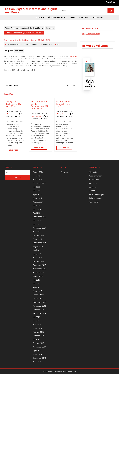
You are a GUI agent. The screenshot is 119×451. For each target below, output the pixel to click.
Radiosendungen (95, 198)
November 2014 (39, 347)
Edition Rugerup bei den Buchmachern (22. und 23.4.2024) (40, 105)
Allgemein (93, 172)
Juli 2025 (36, 187)
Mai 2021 (37, 231)
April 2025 (37, 194)
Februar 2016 (38, 332)
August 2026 (38, 172)
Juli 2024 (36, 205)
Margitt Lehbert (31, 44)
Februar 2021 (38, 235)
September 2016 (39, 313)
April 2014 (37, 350)
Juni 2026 (37, 176)
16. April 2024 (39, 114)
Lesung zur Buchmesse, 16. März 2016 (13, 103)
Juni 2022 (37, 224)
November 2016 (39, 306)
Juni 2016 (37, 321)
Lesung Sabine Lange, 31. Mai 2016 (63, 103)
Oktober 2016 (38, 309)
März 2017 (37, 291)
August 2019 (38, 246)
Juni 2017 (37, 283)
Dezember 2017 (39, 265)
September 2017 (39, 272)
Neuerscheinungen (96, 194)
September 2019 (39, 243)
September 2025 (39, 183)
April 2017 (37, 287)
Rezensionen (94, 202)
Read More (15, 150)
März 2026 (37, 179)
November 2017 (39, 269)
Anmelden (65, 172)
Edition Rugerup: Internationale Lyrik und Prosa (31, 10)
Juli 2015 (36, 339)
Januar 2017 (38, 298)
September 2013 (39, 358)
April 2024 (37, 213)
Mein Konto (84, 17)
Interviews (93, 183)
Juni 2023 (37, 220)
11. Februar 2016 (13, 44)
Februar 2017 (38, 295)
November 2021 (39, 228)
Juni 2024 (37, 209)
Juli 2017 (36, 280)
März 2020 (37, 239)
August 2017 (38, 276)
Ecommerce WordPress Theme (53, 371)
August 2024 (38, 202)
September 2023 (39, 217)
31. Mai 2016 (64, 111)
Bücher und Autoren (57, 17)
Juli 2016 (36, 317)
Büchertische (94, 179)
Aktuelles (39, 17)
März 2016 (37, 328)
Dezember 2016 (39, 302)
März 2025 (37, 198)
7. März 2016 (13, 111)
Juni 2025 (37, 190)
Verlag (72, 17)
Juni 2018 (37, 254)
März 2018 (37, 257)
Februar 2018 (38, 261)
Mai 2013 (37, 361)
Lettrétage (73, 56)
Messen (92, 190)
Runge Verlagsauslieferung (91, 34)
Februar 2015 (38, 343)
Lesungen (50, 28)
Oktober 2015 (38, 335)
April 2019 (37, 250)
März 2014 (37, 354)
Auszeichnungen (95, 176)
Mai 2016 (37, 324)
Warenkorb (98, 17)
